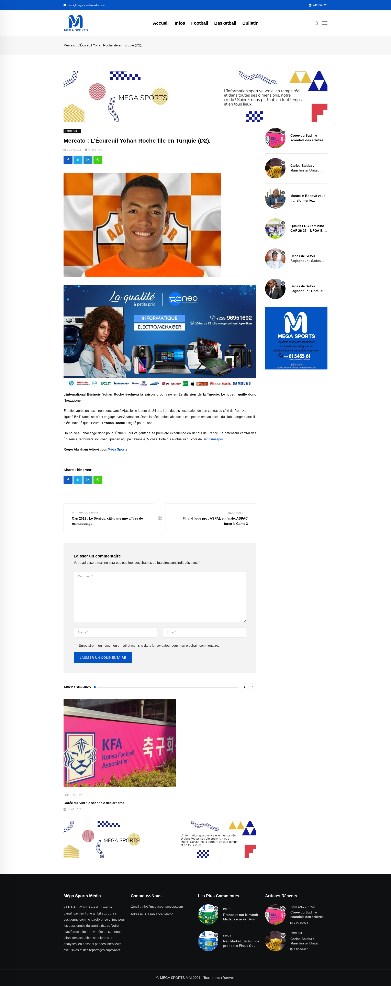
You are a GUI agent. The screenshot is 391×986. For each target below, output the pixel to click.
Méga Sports (117, 449)
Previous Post (87, 512)
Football (199, 23)
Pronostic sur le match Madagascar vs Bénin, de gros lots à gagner (240, 919)
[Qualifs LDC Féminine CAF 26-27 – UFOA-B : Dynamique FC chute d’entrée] (275, 228)
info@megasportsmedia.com (86, 5)
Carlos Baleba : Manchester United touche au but (305, 170)
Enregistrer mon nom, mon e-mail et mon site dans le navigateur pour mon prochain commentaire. (149, 645)
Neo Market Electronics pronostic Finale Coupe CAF (241, 946)
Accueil (161, 23)
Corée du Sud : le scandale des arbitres (94, 803)
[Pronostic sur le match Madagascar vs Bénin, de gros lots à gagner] (208, 914)
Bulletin (250, 23)
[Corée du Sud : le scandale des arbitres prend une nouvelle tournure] (275, 138)
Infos (180, 23)
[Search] (317, 23)
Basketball (225, 23)
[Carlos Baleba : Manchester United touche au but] (275, 168)
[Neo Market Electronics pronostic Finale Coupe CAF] (208, 941)
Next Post (235, 512)
